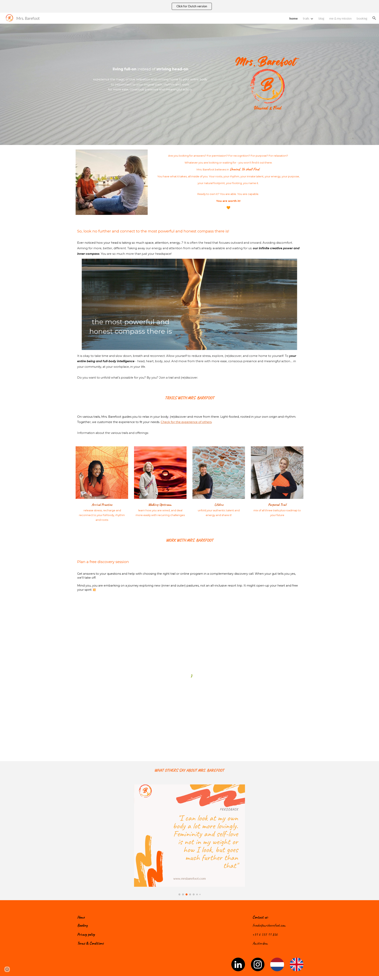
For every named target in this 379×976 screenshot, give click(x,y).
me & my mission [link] (340, 18)
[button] (374, 18)
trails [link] (306, 18)
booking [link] (362, 18)
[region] (189, 6)
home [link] (293, 18)
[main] (151, 74)
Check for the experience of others (186, 422)
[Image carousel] (189, 839)
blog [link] (321, 18)
